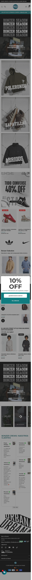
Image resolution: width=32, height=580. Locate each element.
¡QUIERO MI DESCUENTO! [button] (15, 295)
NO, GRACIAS (15, 300)
